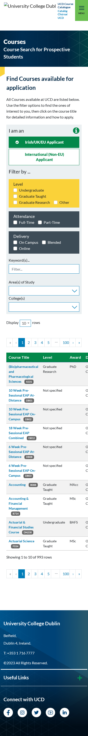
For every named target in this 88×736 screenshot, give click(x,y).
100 (66, 342)
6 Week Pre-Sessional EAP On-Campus (22, 470)
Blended (54, 242)
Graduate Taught (32, 196)
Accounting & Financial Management (19, 503)
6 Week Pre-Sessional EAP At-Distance (22, 452)
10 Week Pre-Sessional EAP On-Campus (22, 414)
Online (24, 248)
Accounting (17, 485)
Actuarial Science (21, 541)
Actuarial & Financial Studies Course (21, 527)
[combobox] (44, 290)
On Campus (28, 242)
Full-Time (26, 222)
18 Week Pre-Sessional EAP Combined (19, 433)
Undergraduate (31, 190)
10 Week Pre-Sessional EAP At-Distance (22, 395)
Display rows (23, 322)
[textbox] (11, 290)
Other (64, 202)
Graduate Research (34, 202)
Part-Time (52, 222)
